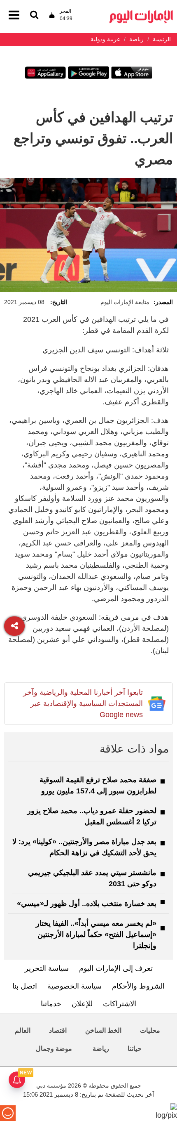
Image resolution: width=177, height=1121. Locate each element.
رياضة (101, 1048)
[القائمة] (34, 15)
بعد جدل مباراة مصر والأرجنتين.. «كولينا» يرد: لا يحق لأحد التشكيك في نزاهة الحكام (84, 847)
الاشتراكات (119, 1004)
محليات (150, 1030)
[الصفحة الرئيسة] (141, 12)
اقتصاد (58, 1030)
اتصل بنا (24, 986)
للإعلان (82, 1004)
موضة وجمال (54, 1048)
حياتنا (135, 1048)
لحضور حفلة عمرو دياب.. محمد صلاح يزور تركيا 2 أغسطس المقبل (91, 816)
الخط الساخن (103, 1030)
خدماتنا (51, 1004)
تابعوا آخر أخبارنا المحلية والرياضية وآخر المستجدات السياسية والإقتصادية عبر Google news (83, 703)
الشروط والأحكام (138, 986)
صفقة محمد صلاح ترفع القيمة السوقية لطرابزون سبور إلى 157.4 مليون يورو (98, 785)
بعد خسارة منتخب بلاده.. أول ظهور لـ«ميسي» (86, 903)
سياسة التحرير (47, 968)
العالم (22, 1030)
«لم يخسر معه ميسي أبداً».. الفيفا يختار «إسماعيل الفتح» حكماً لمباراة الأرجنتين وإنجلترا (96, 934)
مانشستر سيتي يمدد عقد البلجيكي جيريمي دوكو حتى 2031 (92, 878)
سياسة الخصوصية (74, 986)
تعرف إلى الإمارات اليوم (116, 968)
